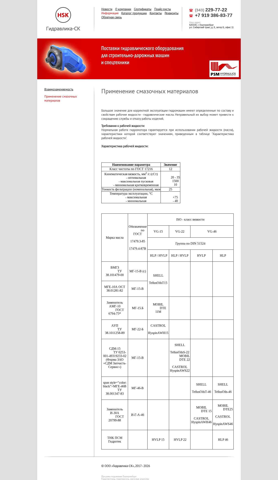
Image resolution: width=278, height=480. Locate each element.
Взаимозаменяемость (58, 89)
